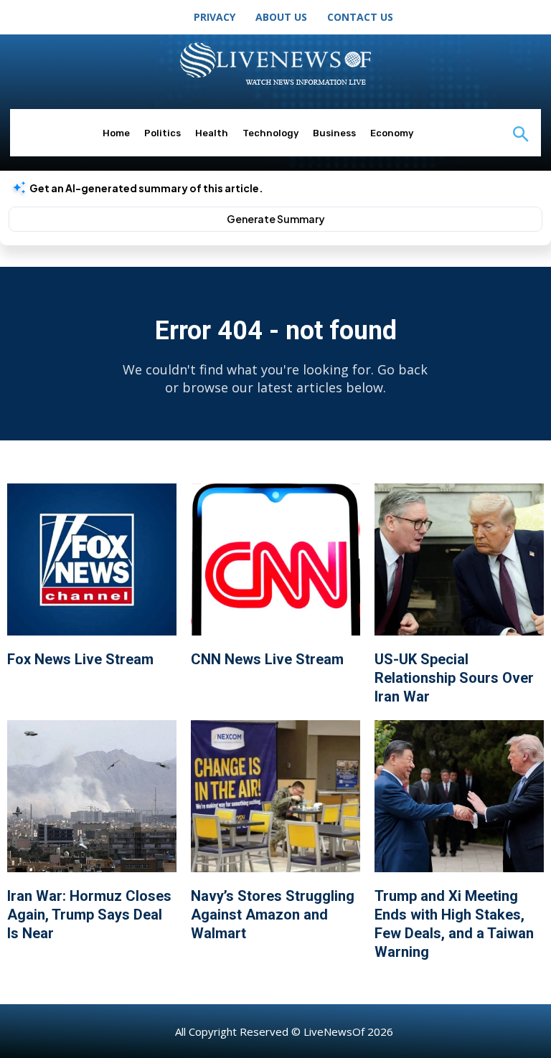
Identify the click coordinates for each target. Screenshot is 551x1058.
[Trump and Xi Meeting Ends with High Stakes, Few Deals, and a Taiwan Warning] (459, 796)
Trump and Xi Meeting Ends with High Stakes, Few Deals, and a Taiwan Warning (454, 923)
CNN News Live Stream (267, 659)
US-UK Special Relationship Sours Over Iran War (454, 678)
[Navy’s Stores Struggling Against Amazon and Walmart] (275, 796)
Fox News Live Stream (80, 659)
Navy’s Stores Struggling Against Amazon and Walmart (272, 914)
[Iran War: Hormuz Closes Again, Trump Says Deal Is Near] (91, 796)
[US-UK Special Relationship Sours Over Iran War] (459, 559)
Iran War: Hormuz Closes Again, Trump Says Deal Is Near (89, 914)
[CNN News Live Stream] (275, 559)
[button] (520, 135)
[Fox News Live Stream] (91, 559)
